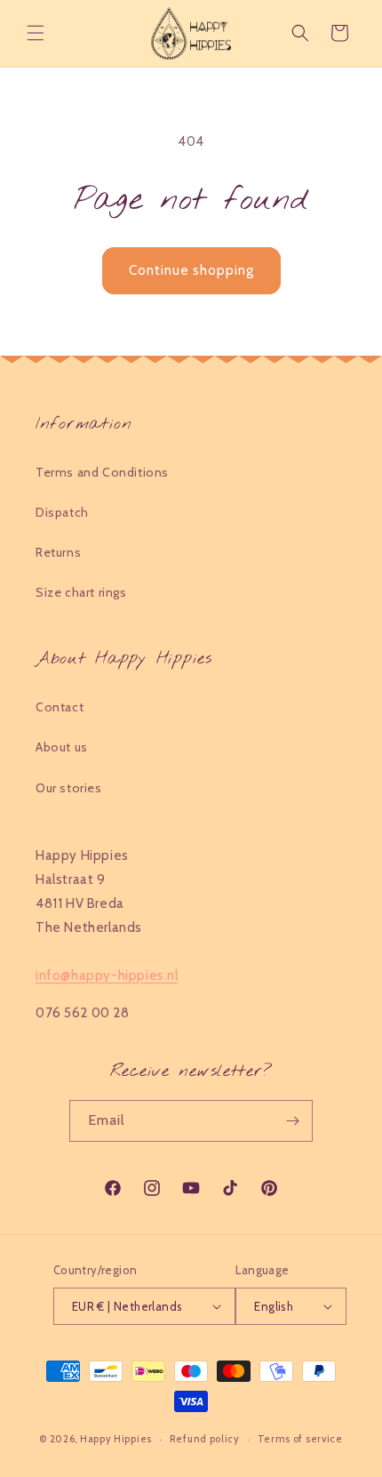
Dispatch (62, 512)
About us (62, 747)
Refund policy (205, 1439)
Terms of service (300, 1439)
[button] (35, 32)
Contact (60, 707)
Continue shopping (191, 270)
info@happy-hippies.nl (107, 975)
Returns (58, 552)
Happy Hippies (116, 1439)
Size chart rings (81, 592)
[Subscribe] (292, 1121)
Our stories (69, 788)
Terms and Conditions (102, 472)
